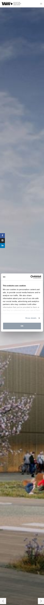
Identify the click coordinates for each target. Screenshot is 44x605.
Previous (3, 601)
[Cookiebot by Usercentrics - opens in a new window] (31, 277)
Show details (30, 318)
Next (41, 601)
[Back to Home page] (11, 4)
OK (22, 326)
